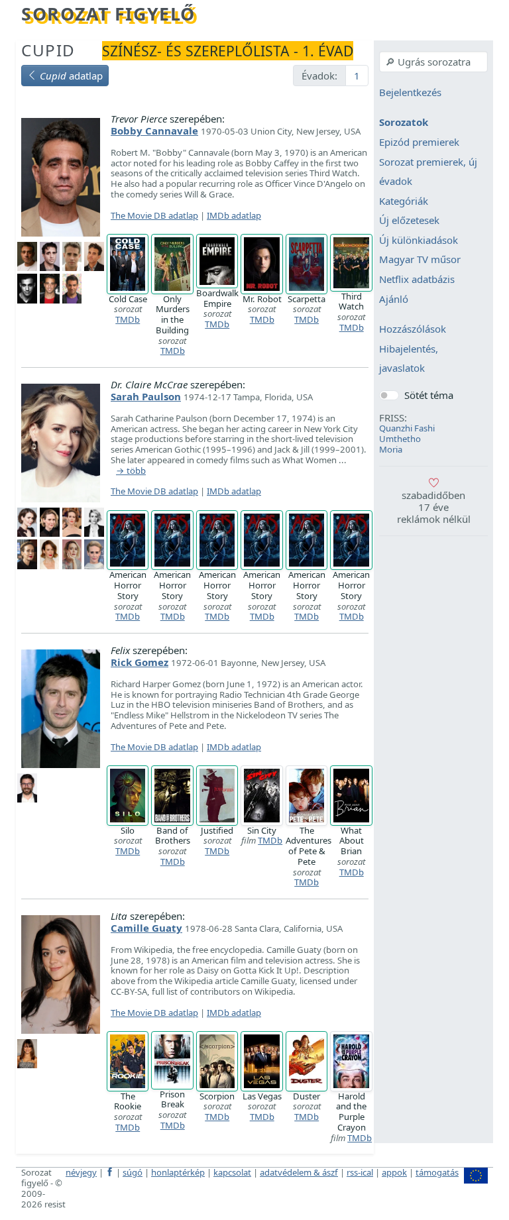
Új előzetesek (409, 220)
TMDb (127, 319)
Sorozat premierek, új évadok (428, 171)
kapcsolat (232, 1172)
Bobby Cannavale (154, 130)
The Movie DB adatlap (154, 215)
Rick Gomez (139, 662)
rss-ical (360, 1172)
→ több (131, 471)
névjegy (81, 1172)
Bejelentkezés (410, 92)
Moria (390, 449)
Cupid (48, 50)
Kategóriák (403, 200)
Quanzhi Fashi (407, 428)
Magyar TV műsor (420, 259)
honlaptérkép (178, 1172)
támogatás (437, 1172)
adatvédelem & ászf (299, 1172)
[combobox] (433, 61)
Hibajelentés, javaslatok (408, 358)
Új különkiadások (418, 240)
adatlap (71, 75)
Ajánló (393, 298)
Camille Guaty (146, 927)
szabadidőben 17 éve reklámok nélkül (434, 507)
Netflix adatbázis (417, 279)
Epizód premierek (419, 141)
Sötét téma (428, 395)
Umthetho (400, 439)
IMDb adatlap (234, 215)
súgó (132, 1172)
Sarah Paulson (146, 396)
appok (394, 1172)
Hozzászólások (412, 329)
